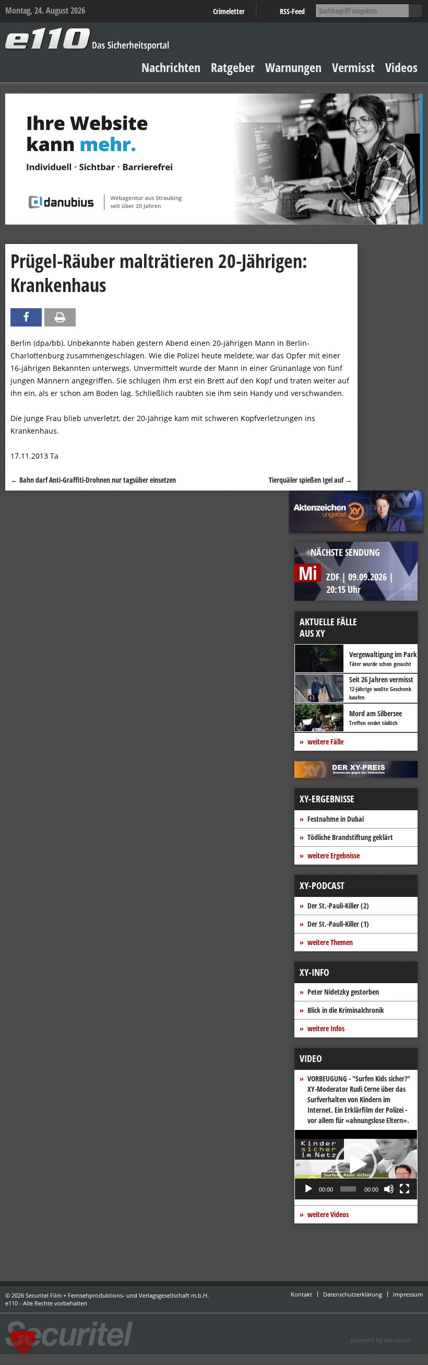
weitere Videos (328, 1214)
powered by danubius (380, 1340)
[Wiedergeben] (308, 1189)
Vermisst (353, 67)
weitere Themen (330, 942)
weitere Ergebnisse (333, 855)
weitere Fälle (325, 741)
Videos (401, 67)
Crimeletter (229, 11)
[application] (356, 1164)
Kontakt (301, 1294)
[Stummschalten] (389, 1189)
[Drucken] (60, 317)
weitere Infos (325, 1028)
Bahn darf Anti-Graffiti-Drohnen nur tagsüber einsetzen (93, 480)
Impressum (408, 1294)
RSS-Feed (292, 11)
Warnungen (293, 67)
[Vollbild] (404, 1189)
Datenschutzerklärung (352, 1294)
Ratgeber (233, 67)
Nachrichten (170, 67)
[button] (356, 1164)
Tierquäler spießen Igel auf (310, 480)
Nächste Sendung (345, 552)
